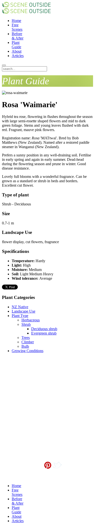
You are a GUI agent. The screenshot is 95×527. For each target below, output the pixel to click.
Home (16, 21)
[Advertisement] (26, 381)
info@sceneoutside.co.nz (58, 473)
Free (17, 27)
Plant (16, 44)
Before (17, 36)
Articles (18, 56)
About (16, 51)
